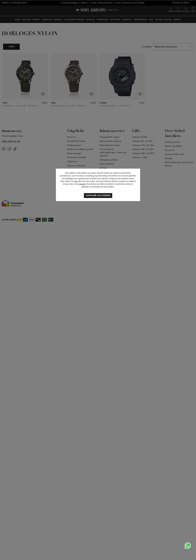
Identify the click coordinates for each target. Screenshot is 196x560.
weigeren (82, 184)
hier (76, 181)
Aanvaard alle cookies (98, 195)
